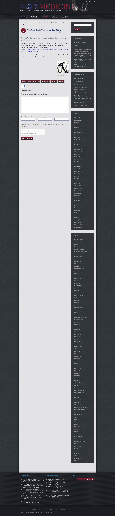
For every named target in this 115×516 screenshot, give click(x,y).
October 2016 (78, 132)
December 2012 (79, 222)
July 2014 (77, 176)
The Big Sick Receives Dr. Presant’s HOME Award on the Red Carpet (83, 44)
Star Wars (77, 426)
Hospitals (77, 358)
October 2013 (78, 198)
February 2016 (78, 142)
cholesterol (77, 290)
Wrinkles (77, 460)
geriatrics (77, 339)
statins (76, 429)
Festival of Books (79, 324)
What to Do (77, 458)
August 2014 (78, 173)
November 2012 (79, 224)
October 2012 (78, 227)
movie (76, 385)
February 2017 (78, 127)
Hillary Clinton (78, 356)
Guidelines (77, 341)
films (76, 327)
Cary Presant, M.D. (36, 512)
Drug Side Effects (79, 310)
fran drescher (78, 331)
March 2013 (78, 215)
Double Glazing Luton (80, 84)
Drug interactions (79, 307)
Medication (77, 375)
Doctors (77, 302)
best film (77, 263)
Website (57, 117)
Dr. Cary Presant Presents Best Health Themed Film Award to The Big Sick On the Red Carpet (83, 49)
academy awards (33, 22)
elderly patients (78, 314)
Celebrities (40, 22)
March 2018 (78, 117)
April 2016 (77, 139)
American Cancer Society (81, 251)
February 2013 (78, 217)
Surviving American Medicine (82, 443)
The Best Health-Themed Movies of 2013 (44, 30)
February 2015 (78, 159)
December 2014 (79, 164)
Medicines (77, 378)
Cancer (77, 273)
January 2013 (78, 220)
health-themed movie (80, 348)
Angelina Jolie (78, 254)
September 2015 (79, 151)
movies (77, 387)
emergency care (79, 319)
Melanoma (77, 380)
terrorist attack (78, 446)
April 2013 (77, 212)
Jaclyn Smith (78, 365)
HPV (76, 361)
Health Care (47, 22)
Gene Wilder (78, 336)
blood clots (77, 266)
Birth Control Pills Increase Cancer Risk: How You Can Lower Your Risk (83, 61)
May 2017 (77, 125)
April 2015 (77, 156)
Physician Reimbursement (81, 407)
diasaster (77, 300)
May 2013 (77, 210)
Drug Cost (77, 305)
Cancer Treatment (79, 278)
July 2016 (77, 137)
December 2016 (79, 130)
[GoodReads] (94, 1)
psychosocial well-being (80, 417)
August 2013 (78, 202)
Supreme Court (78, 438)
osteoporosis (78, 400)
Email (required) (43, 117)
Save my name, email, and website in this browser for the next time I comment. (42, 125)
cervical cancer (78, 285)
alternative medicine (79, 249)
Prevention (77, 412)
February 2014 (78, 188)
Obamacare (78, 395)
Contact (62, 509)
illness (76, 363)
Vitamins (77, 455)
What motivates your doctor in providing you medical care (32, 501)
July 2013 (77, 205)
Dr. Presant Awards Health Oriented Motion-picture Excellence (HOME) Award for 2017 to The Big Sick (83, 55)
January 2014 (78, 190)
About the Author (79, 81)
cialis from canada (79, 78)
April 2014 (77, 183)
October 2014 (78, 168)
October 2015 (78, 149)
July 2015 (77, 154)
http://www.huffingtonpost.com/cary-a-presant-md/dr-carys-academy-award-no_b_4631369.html (45, 50)
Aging (76, 244)
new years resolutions (80, 390)
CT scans (77, 297)
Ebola (76, 312)
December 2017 (79, 120)
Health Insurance (79, 346)
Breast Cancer (78, 271)
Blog (26, 22)
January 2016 (78, 144)
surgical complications (80, 441)
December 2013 (79, 193)
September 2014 (79, 171)
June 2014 (77, 178)
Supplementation (79, 436)
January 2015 (78, 161)
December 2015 (79, 147)
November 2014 (79, 166)
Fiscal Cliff (77, 329)
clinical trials (78, 293)
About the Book (43, 509)
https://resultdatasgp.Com (81, 102)
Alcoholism (77, 246)
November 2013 (79, 195)
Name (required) (26, 117)
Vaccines (77, 453)
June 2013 (77, 207)
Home (22, 22)
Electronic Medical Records (81, 317)
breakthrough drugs (79, 268)
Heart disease (78, 353)
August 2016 (78, 134)
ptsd (76, 419)
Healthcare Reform (79, 351)
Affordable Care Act (79, 241)
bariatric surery (78, 261)
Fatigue (77, 322)
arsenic (77, 258)
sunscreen (77, 434)
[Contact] (86, 1)
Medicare (77, 373)
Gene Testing (78, 334)
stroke (76, 431)
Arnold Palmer (78, 256)
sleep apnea (78, 421)
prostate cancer (78, 414)
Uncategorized (78, 451)
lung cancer (78, 368)
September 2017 (79, 122)
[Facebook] (92, 1)
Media (56, 509)
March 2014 (78, 185)
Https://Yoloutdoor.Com (80, 89)
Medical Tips (78, 370)
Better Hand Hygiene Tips (81, 87)
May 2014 (77, 181)
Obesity (77, 397)
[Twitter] (89, 1)
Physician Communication (81, 404)
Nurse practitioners (79, 392)
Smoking (77, 424)
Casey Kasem (78, 280)
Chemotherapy (78, 288)
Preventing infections (80, 409)
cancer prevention (79, 276)
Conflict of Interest (79, 295)
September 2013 (79, 200)
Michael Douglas (79, 383)
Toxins (76, 448)
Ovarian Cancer (78, 402)
